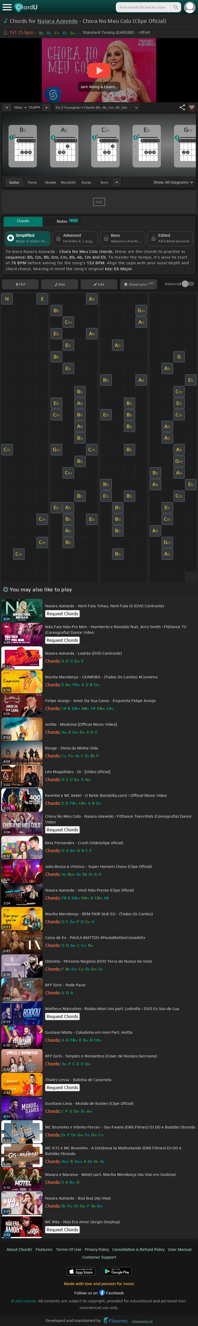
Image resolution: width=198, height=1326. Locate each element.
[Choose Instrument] (117, 182)
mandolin (68, 182)
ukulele (50, 182)
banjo (86, 182)
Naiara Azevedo (57, 21)
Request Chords (62, 613)
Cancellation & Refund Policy (138, 1249)
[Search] (175, 7)
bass (105, 182)
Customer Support (99, 1257)
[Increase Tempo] (46, 107)
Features (44, 1249)
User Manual (180, 1249)
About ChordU (19, 1249)
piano (32, 182)
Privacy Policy (97, 1249)
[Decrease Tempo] (7, 107)
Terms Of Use (68, 1249)
